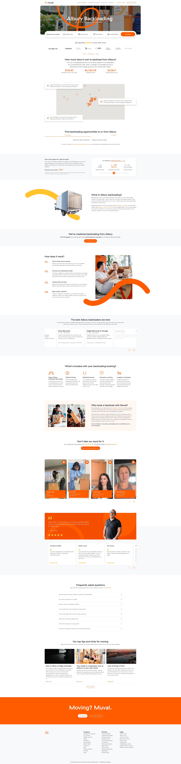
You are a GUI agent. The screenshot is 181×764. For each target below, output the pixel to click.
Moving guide (87, 742)
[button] (92, 101)
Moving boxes (105, 752)
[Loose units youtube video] (85, 338)
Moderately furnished (113, 169)
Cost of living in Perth (116, 666)
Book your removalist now (90, 448)
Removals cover (106, 739)
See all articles (90, 686)
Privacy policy (123, 740)
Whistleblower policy (125, 744)
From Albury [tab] (68, 135)
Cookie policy (123, 742)
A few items (99, 34)
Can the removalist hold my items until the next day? (72, 614)
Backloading (105, 750)
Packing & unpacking (107, 749)
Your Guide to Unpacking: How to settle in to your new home (90, 667)
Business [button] (111, 2)
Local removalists (106, 733)
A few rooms (84, 34)
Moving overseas (106, 737)
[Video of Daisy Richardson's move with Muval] (125, 479)
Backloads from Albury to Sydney (99, 140)
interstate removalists (122, 205)
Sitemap (86, 750)
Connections (105, 742)
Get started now (90, 241)
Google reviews (112, 444)
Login (85, 752)
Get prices (128, 34)
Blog (85, 747)
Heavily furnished (127, 169)
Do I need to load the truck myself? (68, 599)
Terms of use (123, 733)
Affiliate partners (88, 737)
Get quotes (131, 2)
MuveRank (86, 740)
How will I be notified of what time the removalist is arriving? (74, 628)
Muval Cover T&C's (125, 739)
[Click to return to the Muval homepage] (49, 2)
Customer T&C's (124, 737)
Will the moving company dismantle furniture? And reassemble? (75, 594)
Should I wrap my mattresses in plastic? (69, 604)
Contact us (86, 745)
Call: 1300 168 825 (96, 716)
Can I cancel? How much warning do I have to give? (72, 609)
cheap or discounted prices (106, 207)
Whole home (69, 34)
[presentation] (129, 350)
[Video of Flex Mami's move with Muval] (79, 479)
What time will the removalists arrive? (68, 619)
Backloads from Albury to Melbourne (81, 140)
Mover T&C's (123, 735)
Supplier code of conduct (126, 745)
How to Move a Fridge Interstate (58, 666)
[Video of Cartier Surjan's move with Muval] (102, 479)
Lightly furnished (100, 169)
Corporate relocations (107, 740)
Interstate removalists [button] (93, 2)
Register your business (89, 733)
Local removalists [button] (81, 2)
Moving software (88, 749)
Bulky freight (105, 745)
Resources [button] (104, 2)
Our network (87, 735)
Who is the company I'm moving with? (69, 623)
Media (85, 739)
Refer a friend (87, 744)
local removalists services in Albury (81, 144)
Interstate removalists (107, 735)
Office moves (105, 747)
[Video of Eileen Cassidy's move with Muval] (56, 479)
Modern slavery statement (126, 747)
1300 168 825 (121, 2)
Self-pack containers (107, 744)
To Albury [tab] (113, 135)
